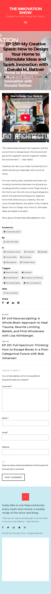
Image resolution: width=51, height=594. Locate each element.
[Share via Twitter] (8, 303)
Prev (6, 315)
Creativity (30, 252)
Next (4, 341)
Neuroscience (11, 262)
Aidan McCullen (12, 242)
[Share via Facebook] (3, 303)
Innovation (27, 257)
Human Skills (11, 257)
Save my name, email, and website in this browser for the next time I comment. (25, 467)
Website (5, 447)
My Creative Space (13, 283)
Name (5, 418)
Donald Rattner (12, 278)
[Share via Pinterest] (18, 303)
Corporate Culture (13, 252)
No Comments (12, 293)
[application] (25, 77)
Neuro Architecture (33, 283)
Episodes (43, 252)
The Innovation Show (25, 10)
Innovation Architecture (33, 278)
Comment (7, 386)
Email (5, 433)
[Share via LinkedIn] (13, 303)
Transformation (29, 262)
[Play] (4, 77)
